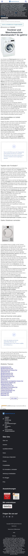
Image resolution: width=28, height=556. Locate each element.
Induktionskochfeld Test (6, 384)
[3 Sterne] (4, 405)
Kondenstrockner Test (6, 367)
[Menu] (2, 1)
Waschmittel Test (5, 393)
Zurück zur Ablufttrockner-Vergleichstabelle (12, 24)
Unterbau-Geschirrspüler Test (8, 390)
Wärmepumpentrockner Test (7, 376)
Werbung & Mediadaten (9, 473)
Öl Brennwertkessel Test (6, 388)
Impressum (14, 526)
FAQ (4, 482)
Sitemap (14, 535)
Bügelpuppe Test (5, 395)
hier (16, 12)
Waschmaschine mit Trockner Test (9, 370)
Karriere (5, 444)
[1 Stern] (1, 405)
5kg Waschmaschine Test (7, 368)
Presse (5, 461)
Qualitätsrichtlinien (8, 448)
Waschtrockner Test (5, 377)
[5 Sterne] (6, 405)
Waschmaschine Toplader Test (8, 382)
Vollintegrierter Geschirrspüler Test (9, 387)
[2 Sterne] (3, 405)
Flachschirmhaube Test (6, 391)
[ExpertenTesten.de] (14, 1)
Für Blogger (6, 477)
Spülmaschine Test (5, 371)
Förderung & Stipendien (9, 457)
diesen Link (3, 16)
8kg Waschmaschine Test (7, 374)
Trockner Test (4, 379)
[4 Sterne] (5, 405)
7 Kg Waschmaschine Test (7, 385)
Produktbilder (6, 465)
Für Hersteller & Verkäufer (10, 469)
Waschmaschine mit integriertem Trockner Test (12, 381)
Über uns (5, 440)
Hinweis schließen (4, 17)
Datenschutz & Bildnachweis (14, 529)
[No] (26, 11)
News (4, 453)
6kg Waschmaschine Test (7, 373)
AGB (14, 532)
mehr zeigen (14, 398)
